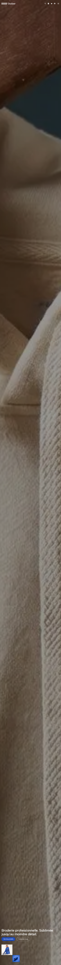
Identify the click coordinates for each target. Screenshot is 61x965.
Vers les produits (8, 939)
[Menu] (58, 3)
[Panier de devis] (48, 3)
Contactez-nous (23, 939)
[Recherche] (45, 3)
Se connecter (54, 3)
